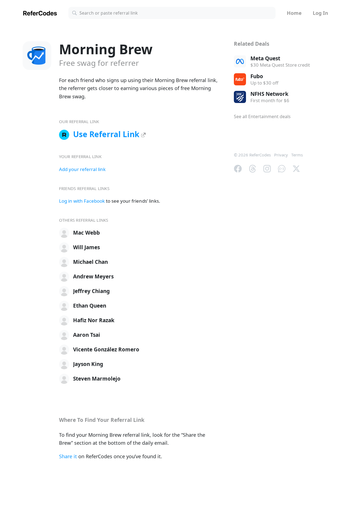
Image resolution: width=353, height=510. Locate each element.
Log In (320, 13)
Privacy (281, 155)
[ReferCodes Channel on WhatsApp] (282, 168)
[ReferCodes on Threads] (252, 168)
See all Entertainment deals (262, 116)
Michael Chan (90, 261)
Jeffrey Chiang (91, 291)
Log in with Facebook (82, 201)
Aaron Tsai (86, 334)
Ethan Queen (89, 305)
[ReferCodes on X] (296, 168)
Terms (297, 155)
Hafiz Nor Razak (93, 320)
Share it (68, 456)
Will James (86, 247)
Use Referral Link (107, 134)
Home (294, 13)
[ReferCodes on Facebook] (238, 168)
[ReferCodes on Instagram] (267, 168)
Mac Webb (86, 232)
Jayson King (88, 364)
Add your (82, 169)
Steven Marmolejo (97, 378)
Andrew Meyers (93, 276)
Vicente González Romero (106, 349)
